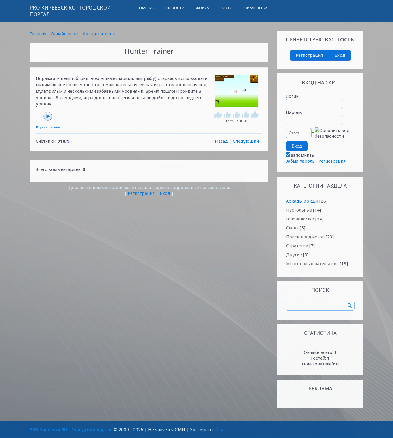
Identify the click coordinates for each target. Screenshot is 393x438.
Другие (294, 254)
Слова (292, 228)
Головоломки (300, 219)
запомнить (302, 155)
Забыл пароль (300, 161)
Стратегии (297, 245)
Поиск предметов (305, 236)
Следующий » (247, 141)
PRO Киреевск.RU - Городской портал (70, 11)
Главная (38, 33)
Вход (165, 193)
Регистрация (141, 193)
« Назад (219, 141)
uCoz (219, 429)
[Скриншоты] (236, 91)
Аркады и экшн (99, 33)
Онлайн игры (64, 33)
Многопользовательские (312, 263)
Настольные (299, 210)
